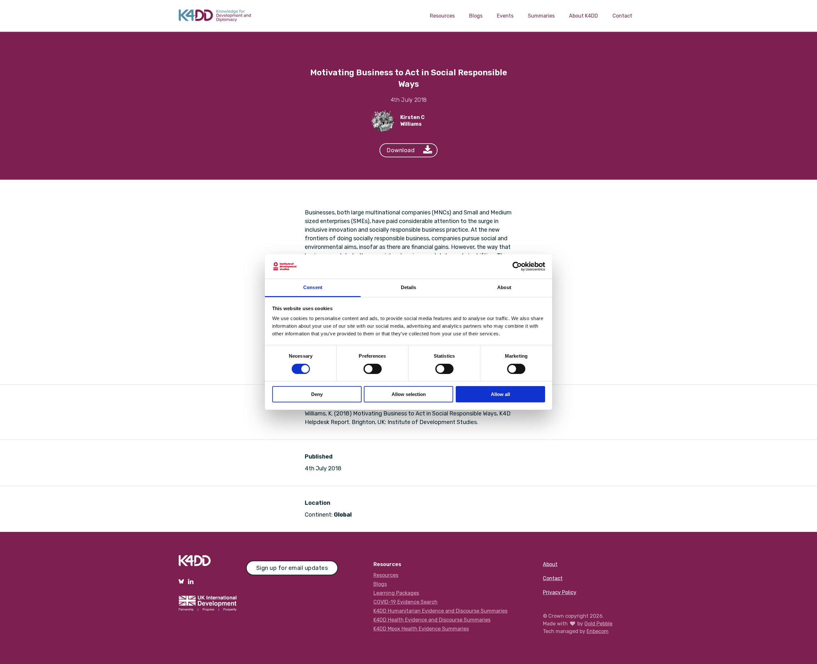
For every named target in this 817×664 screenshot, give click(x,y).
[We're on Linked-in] (190, 581)
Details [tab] (408, 287)
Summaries (541, 16)
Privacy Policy (559, 592)
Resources (442, 16)
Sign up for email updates (292, 567)
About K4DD (583, 16)
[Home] (215, 15)
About (550, 564)
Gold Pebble (598, 624)
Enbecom (598, 631)
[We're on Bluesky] (181, 581)
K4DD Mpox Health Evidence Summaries (421, 629)
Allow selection (409, 394)
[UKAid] (207, 605)
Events (505, 16)
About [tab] (504, 287)
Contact (622, 16)
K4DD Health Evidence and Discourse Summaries (432, 620)
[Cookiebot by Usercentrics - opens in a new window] (517, 266)
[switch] (373, 369)
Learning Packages (396, 593)
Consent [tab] (312, 287)
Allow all (500, 394)
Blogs (476, 16)
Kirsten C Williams (412, 120)
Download (400, 150)
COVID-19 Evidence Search (405, 602)
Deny (317, 394)
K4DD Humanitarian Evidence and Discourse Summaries (440, 611)
